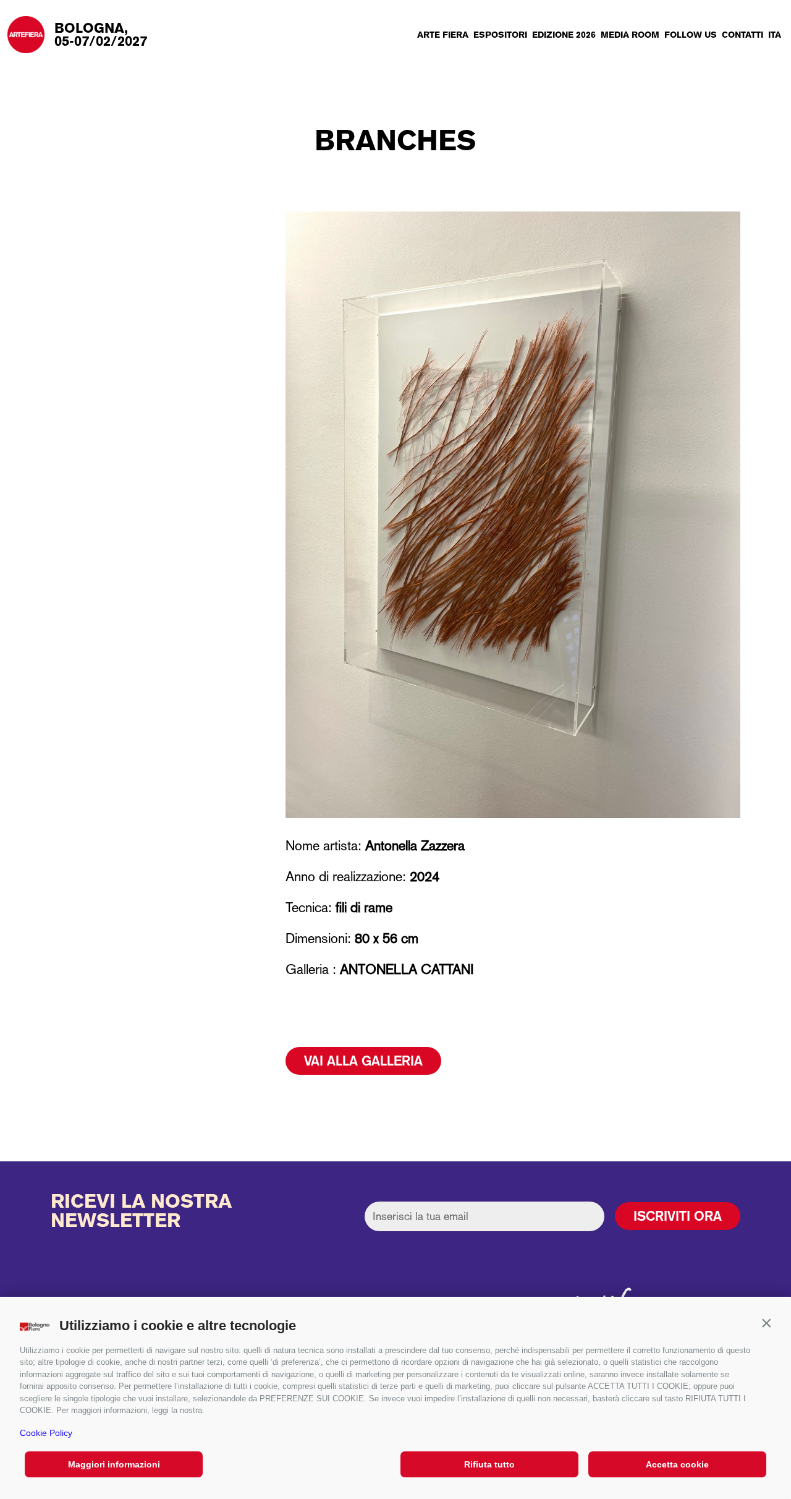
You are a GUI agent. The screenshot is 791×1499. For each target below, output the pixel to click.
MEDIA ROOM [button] (630, 35)
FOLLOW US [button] (690, 35)
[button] (766, 1323)
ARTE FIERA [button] (442, 35)
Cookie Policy (46, 1433)
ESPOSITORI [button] (500, 35)
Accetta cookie (677, 1464)
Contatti (742, 35)
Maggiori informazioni (114, 1464)
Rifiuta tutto (489, 1464)
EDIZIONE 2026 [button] (564, 35)
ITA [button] (774, 35)
